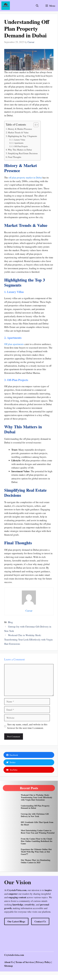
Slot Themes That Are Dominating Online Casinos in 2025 (35, 861)
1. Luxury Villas (18, 139)
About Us (9, 962)
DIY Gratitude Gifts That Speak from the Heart (37, 823)
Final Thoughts (14, 157)
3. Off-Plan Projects (20, 146)
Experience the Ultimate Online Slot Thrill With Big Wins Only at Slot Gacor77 (36, 852)
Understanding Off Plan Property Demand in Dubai (35, 807)
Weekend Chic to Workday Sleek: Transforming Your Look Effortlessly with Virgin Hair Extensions (28, 639)
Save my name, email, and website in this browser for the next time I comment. (27, 726)
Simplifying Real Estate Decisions (23, 153)
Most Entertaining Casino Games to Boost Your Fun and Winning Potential (37, 831)
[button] (37, 5)
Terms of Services (25, 962)
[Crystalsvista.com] (5, 5)
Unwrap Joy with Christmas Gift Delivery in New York (35, 815)
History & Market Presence (20, 128)
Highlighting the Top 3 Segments (22, 136)
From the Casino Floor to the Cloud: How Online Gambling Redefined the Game (36, 841)
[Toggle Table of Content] (34, 124)
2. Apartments (17, 143)
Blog (10, 622)
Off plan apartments (14, 344)
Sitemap (8, 966)
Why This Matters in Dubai (20, 149)
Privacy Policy (43, 962)
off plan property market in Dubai (25, 177)
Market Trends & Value (18, 132)
